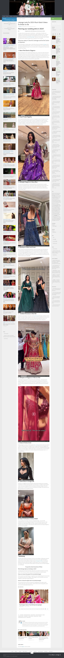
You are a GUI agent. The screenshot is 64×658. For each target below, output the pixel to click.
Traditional (25, 16)
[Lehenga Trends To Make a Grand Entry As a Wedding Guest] (9, 238)
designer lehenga (55, 197)
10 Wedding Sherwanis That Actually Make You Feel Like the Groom (56, 156)
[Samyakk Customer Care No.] (10, 19)
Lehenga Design (56, 206)
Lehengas (21, 16)
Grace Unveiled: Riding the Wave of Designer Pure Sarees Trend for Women (8, 221)
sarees (55, 218)
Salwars (11, 16)
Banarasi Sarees (5, 286)
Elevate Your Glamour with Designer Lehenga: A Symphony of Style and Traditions (9, 336)
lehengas (44, 44)
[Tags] (60, 34)
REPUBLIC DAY (5, 119)
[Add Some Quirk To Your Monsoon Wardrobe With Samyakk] (9, 67)
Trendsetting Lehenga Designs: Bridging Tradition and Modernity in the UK (8, 60)
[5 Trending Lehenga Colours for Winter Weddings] (9, 249)
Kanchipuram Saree (57, 201)
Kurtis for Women (5, 275)
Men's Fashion (8, 45)
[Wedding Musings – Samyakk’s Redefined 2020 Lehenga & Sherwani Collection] (9, 41)
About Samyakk (30, 16)
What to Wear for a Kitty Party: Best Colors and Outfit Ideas (56, 117)
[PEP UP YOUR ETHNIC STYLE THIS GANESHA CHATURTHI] (9, 103)
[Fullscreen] (33, 479)
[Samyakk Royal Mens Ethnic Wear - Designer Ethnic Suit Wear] (6, 19)
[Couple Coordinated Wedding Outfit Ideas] (9, 260)
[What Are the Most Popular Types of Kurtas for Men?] (54, 79)
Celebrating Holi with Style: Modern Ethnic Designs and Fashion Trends (55, 267)
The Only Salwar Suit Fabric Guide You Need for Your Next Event (56, 161)
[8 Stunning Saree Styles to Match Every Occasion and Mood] (9, 307)
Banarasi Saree (54, 193)
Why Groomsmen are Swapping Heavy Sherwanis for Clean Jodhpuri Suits (56, 127)
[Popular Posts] (55, 34)
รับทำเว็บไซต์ (55, 270)
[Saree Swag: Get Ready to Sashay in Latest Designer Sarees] (9, 79)
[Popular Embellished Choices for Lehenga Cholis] (23, 633)
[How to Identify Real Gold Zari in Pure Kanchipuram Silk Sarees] (54, 69)
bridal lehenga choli (57, 195)
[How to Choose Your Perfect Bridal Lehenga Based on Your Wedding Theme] (44, 633)
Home (4, 16)
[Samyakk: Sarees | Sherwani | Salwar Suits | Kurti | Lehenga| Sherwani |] (7, 19)
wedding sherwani (57, 220)
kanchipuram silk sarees (56, 203)
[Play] (18, 115)
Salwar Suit (53, 214)
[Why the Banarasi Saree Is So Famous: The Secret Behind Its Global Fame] (54, 37)
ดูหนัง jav (54, 274)
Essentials (35, 16)
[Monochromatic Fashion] (9, 136)
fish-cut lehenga (36, 444)
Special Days (39, 16)
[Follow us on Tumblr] (14, 19)
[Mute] (47, 115)
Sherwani (7, 46)
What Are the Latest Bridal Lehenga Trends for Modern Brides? (58, 63)
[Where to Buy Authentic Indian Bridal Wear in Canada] (9, 318)
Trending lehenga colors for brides (22, 617)
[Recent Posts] (53, 34)
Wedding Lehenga (28, 617)
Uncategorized (5, 107)
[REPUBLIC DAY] (9, 115)
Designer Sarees (5, 82)
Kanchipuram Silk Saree (6, 150)
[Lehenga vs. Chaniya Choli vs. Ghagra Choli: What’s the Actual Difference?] (9, 160)
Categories (53, 224)
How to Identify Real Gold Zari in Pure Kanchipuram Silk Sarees (56, 107)
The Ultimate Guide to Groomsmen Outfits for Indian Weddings (56, 171)
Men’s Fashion (15, 16)
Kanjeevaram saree (54, 204)
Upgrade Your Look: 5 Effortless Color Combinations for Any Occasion (56, 262)
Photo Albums (6, 338)
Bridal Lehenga (5, 298)
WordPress (8, 656)
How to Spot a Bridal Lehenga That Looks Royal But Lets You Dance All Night (8, 300)
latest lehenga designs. (31, 36)
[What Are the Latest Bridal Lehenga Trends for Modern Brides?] (54, 57)
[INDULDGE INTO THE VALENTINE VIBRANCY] (9, 146)
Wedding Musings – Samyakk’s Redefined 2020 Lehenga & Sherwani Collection (9, 48)
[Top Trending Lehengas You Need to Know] (9, 125)
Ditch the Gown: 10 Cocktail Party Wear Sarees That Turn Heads (56, 140)
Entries (54, 239)
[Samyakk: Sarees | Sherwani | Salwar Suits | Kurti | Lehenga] (12, 19)
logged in (23, 646)
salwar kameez (56, 213)
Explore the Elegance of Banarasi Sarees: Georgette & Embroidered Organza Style (8, 288)
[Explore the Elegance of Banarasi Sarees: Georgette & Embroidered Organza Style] (9, 283)
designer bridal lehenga (57, 196)
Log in (53, 237)
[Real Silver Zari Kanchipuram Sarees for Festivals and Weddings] (9, 182)
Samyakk (20, 26)
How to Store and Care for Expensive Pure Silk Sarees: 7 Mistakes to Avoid (56, 166)
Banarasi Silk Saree (54, 194)
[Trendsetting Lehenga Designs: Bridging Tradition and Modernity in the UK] (9, 55)
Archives (53, 28)
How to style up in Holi (6, 232)
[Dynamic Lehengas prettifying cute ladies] (34, 633)
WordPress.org (55, 243)
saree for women (56, 216)
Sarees (7, 16)
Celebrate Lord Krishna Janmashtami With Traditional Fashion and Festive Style (56, 145)
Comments (55, 241)
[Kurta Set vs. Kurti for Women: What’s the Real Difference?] (9, 271)
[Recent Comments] (57, 34)
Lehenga (19, 18)
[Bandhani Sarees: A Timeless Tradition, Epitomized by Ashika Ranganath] (9, 171)
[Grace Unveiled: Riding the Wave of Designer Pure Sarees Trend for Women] (9, 216)
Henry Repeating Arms (56, 265)
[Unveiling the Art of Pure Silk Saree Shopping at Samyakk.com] (9, 204)
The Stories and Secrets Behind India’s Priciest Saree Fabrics (56, 122)
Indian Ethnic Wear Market (7, 70)
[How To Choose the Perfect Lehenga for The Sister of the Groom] (9, 193)
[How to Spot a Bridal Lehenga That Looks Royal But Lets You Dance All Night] (9, 295)
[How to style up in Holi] (9, 228)
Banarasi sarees (58, 193)
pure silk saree (55, 212)
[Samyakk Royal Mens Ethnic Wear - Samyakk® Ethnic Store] (5, 19)
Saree (55, 215)
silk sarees (55, 219)
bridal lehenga (36, 315)
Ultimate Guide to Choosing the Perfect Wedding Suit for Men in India (56, 271)
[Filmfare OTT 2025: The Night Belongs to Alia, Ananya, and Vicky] (9, 90)
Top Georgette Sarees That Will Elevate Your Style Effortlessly (56, 150)
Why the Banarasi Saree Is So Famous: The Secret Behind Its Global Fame (56, 92)
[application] (33, 88)
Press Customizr (15, 656)
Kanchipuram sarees (54, 202)
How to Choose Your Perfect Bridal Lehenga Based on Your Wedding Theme (43, 638)
